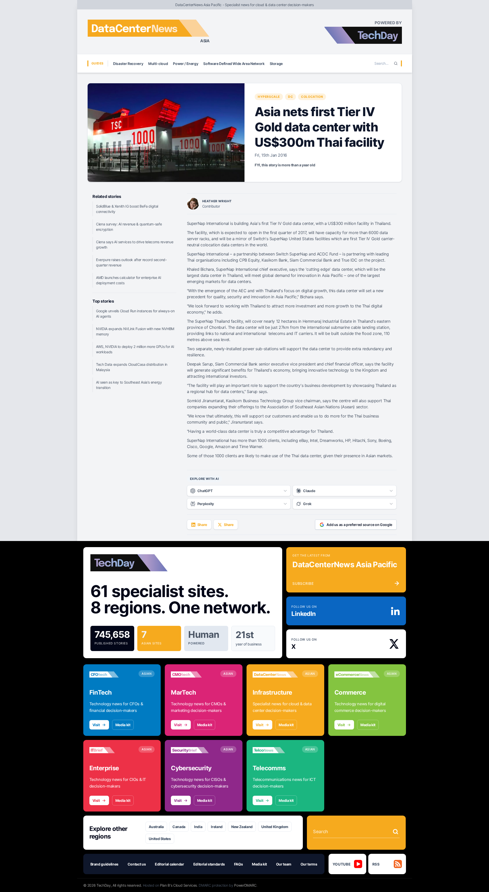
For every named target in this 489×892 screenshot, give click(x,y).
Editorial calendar (169, 864)
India (198, 827)
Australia (156, 827)
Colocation (312, 97)
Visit (96, 725)
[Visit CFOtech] (112, 674)
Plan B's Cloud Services (178, 885)
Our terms (309, 864)
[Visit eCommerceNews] (357, 674)
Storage (276, 63)
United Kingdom (274, 827)
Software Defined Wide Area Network (233, 63)
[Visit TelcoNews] (275, 750)
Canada (178, 827)
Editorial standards (209, 864)
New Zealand (242, 827)
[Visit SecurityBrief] (193, 750)
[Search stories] (395, 832)
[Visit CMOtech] (193, 674)
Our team (283, 864)
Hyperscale (269, 97)
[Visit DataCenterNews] (275, 674)
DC (290, 97)
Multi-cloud (158, 63)
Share (202, 524)
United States (160, 838)
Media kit (122, 725)
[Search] (396, 63)
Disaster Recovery (128, 63)
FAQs (238, 864)
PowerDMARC (245, 885)
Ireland (217, 827)
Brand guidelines (104, 864)
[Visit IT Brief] (112, 750)
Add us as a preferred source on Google (359, 524)
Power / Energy (185, 63)
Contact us (137, 864)
